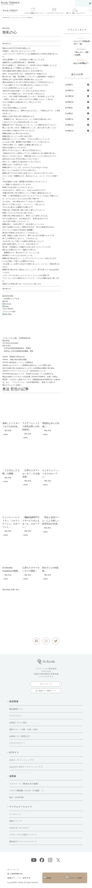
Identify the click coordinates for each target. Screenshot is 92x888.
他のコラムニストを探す (11, 385)
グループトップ (46, 684)
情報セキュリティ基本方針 (19, 878)
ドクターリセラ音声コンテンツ (23, 834)
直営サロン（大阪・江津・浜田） (24, 729)
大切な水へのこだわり (19, 827)
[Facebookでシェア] (31, 304)
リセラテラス (15, 715)
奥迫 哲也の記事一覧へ (11, 589)
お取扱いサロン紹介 (18, 722)
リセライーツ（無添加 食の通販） (24, 783)
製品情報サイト (16, 709)
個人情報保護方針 (15, 873)
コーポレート (15, 814)
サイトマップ (13, 869)
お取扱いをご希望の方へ (20, 736)
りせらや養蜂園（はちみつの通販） (25, 790)
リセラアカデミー (17, 743)
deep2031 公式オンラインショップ (24, 766)
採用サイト (14, 821)
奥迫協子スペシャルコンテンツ (23, 841)
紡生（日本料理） (17, 797)
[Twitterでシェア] (31, 306)
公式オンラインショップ (20, 759)
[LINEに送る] (31, 301)
